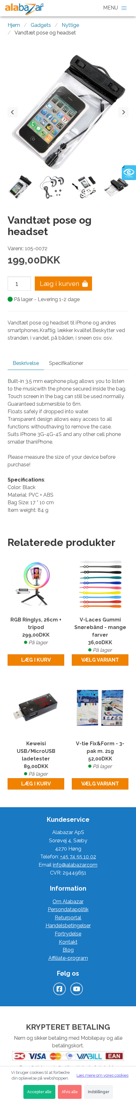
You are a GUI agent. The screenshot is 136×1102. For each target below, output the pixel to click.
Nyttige (70, 25)
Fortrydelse (68, 934)
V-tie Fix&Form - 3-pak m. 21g (100, 755)
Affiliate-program (68, 958)
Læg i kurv (36, 660)
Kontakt (68, 942)
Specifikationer (66, 363)
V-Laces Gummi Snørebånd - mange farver (100, 635)
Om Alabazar (68, 902)
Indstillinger (98, 1092)
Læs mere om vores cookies (102, 1075)
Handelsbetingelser (68, 926)
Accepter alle (39, 1092)
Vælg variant (100, 660)
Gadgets (41, 25)
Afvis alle (70, 1092)
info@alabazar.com (75, 865)
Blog (68, 950)
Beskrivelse (26, 363)
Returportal (68, 918)
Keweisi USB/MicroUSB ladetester (36, 759)
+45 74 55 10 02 (78, 857)
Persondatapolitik (68, 909)
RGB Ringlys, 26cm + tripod (35, 631)
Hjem (14, 25)
